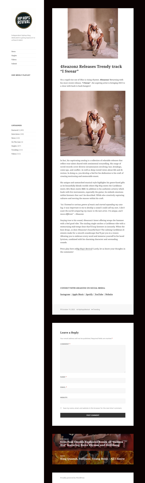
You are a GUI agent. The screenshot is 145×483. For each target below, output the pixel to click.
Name (63, 377)
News (13, 51)
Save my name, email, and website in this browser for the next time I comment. (92, 408)
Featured (14, 130)
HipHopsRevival (84, 309)
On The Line (16, 142)
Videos (13, 60)
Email (63, 387)
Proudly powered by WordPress (72, 478)
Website (63, 397)
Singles (14, 55)
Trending (14, 150)
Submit (14, 64)
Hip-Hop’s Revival (84, 248)
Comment (65, 344)
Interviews (15, 134)
